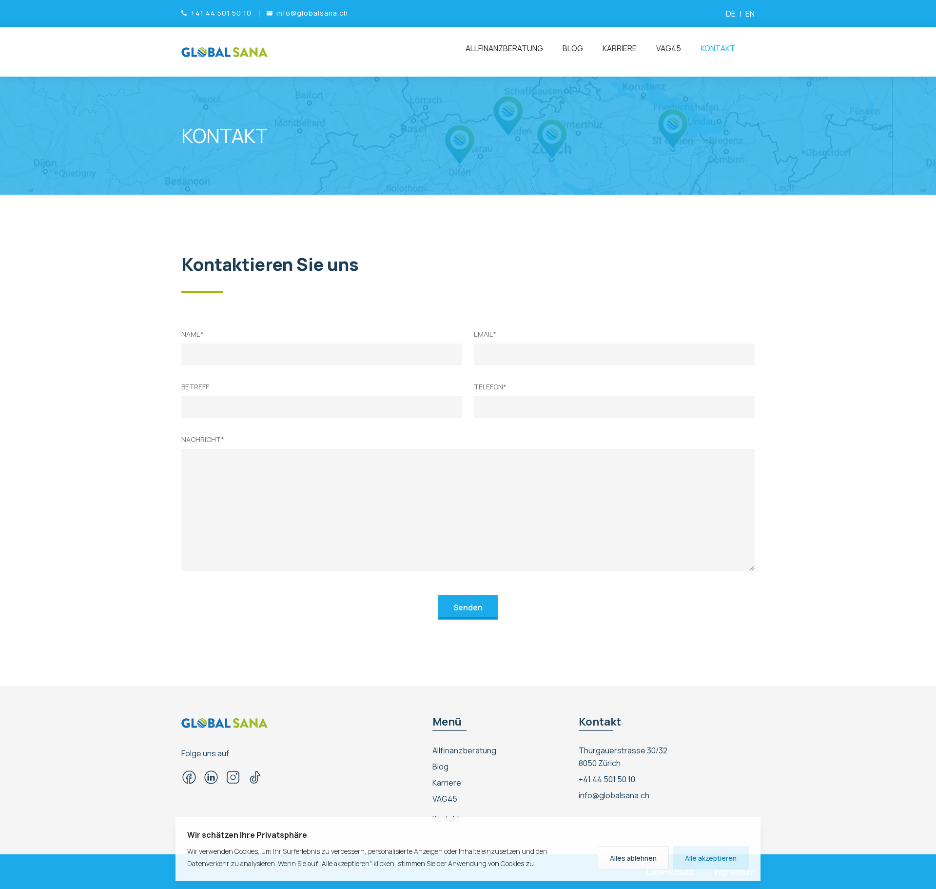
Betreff (195, 386)
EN (750, 13)
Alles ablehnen (633, 858)
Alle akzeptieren (711, 858)
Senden (468, 607)
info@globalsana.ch (614, 795)
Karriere (620, 48)
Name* (192, 334)
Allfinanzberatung (504, 48)
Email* (485, 334)
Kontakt (718, 48)
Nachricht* (202, 439)
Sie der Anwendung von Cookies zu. (481, 863)
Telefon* (490, 386)
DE (731, 13)
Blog (573, 48)
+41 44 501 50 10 (607, 779)
